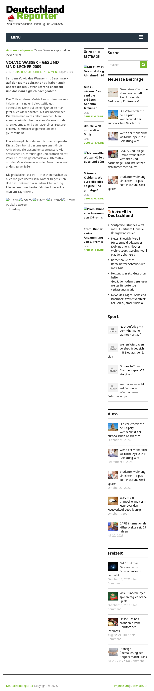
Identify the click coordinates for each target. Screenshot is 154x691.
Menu (16, 37)
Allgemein (26, 50)
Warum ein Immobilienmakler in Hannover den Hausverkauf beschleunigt (127, 503)
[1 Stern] (12, 200)
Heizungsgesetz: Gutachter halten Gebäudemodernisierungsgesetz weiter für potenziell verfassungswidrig (132, 281)
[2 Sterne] (26, 200)
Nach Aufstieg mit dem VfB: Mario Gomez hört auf (131, 330)
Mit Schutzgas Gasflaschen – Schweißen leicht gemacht (125, 569)
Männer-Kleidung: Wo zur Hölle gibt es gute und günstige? (93, 181)
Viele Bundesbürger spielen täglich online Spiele (133, 597)
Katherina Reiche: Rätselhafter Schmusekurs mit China (128, 264)
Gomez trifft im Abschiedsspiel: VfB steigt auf (132, 370)
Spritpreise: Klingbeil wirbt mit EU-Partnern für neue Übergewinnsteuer (127, 229)
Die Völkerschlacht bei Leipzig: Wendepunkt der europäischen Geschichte (126, 117)
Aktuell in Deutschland (120, 213)
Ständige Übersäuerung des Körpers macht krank (133, 653)
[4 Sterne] (54, 200)
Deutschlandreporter (26, 72)
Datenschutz (138, 686)
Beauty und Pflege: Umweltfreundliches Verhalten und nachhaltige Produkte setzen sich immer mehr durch (126, 159)
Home (13, 50)
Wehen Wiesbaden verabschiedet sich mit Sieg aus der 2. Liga (126, 350)
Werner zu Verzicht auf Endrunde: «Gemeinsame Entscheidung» (126, 390)
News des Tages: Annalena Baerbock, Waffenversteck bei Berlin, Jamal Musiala (128, 299)
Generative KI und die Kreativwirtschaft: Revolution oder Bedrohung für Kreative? (128, 95)
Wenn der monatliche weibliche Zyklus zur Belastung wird (134, 137)
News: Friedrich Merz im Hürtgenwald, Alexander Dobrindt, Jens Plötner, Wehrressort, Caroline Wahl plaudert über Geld (129, 246)
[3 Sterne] (40, 200)
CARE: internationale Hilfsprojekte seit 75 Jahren (133, 527)
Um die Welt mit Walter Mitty (92, 130)
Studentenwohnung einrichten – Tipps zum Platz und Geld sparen (126, 183)
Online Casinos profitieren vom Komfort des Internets (124, 625)
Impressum (121, 686)
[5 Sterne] (68, 200)
